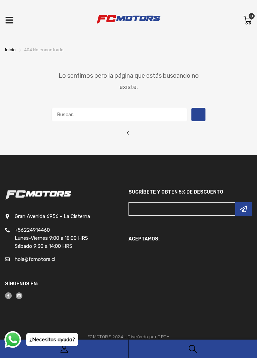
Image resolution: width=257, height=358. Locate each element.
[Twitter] (19, 295)
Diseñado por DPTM (148, 336)
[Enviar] (243, 209)
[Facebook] (8, 295)
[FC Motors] (128, 20)
